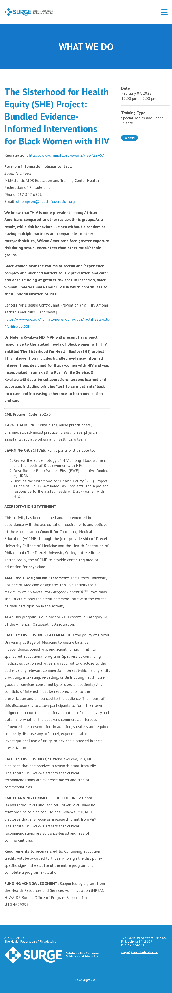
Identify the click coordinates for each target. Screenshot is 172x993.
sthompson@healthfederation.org (45, 201)
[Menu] (164, 12)
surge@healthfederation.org (140, 952)
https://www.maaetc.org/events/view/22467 (66, 155)
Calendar (129, 138)
